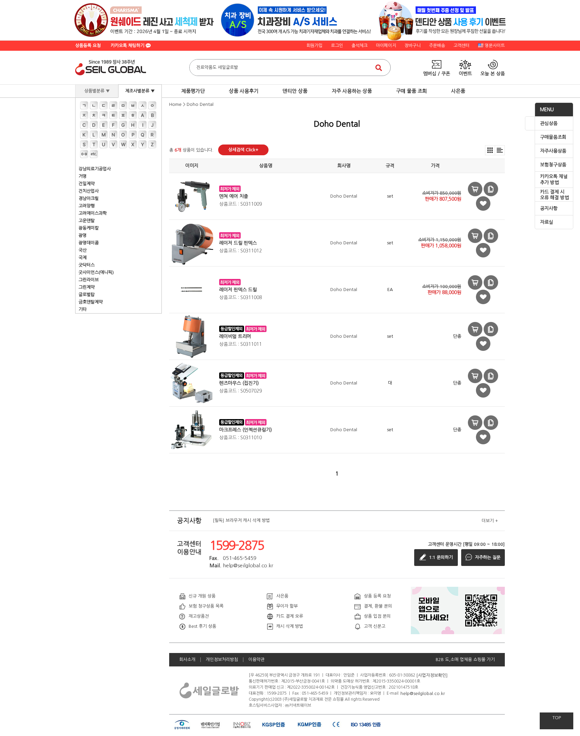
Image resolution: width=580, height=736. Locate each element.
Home (175, 104)
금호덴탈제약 (91, 302)
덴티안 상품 (295, 90)
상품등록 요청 (88, 45)
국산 (83, 250)
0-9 (84, 154)
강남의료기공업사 (95, 169)
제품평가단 (193, 90)
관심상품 (549, 123)
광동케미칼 (89, 228)
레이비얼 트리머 (235, 336)
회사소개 (187, 659)
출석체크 (359, 45)
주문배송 (437, 45)
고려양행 (87, 206)
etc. (94, 154)
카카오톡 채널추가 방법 (554, 179)
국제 (83, 257)
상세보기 (491, 189)
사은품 (458, 90)
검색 (379, 67)
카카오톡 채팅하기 (128, 45)
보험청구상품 (553, 164)
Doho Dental (200, 104)
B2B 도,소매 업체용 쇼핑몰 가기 (465, 659)
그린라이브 (89, 280)
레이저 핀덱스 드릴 (238, 289)
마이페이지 (386, 45)
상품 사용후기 (243, 90)
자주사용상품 (553, 151)
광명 (83, 235)
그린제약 (87, 287)
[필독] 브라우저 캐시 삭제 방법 (241, 521)
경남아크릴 (89, 198)
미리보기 (475, 189)
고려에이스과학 (93, 213)
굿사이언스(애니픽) (96, 272)
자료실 (546, 222)
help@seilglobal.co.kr (422, 693)
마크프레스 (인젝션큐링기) (245, 429)
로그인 (337, 45)
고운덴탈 (87, 220)
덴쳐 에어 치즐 (233, 196)
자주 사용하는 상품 (352, 90)
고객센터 (461, 45)
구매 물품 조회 (411, 90)
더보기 (490, 521)
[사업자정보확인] (432, 675)
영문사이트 (495, 45)
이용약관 (256, 659)
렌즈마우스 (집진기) (239, 383)
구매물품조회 (553, 137)
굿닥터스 (87, 265)
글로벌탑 (87, 294)
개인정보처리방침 (222, 659)
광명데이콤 (89, 243)
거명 (83, 176)
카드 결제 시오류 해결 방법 (554, 195)
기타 (83, 309)
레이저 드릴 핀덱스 (238, 243)
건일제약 (87, 183)
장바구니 (412, 45)
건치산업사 (89, 191)
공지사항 (549, 208)
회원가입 (314, 45)
